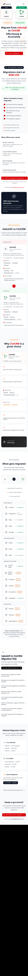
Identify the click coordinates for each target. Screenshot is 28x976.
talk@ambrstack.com (18, 187)
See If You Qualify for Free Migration (14, 178)
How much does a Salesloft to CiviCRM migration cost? (11, 692)
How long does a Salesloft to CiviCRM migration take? (11, 675)
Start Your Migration (14, 53)
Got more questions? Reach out (10, 668)
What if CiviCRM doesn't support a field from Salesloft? (12, 703)
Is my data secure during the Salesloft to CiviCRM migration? (11, 709)
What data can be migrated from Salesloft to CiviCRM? (12, 680)
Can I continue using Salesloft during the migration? (12, 697)
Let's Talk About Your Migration (14, 815)
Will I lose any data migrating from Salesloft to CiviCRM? (13, 686)
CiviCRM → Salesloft (11, 782)
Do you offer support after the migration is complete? (12, 715)
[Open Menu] (23, 4)
